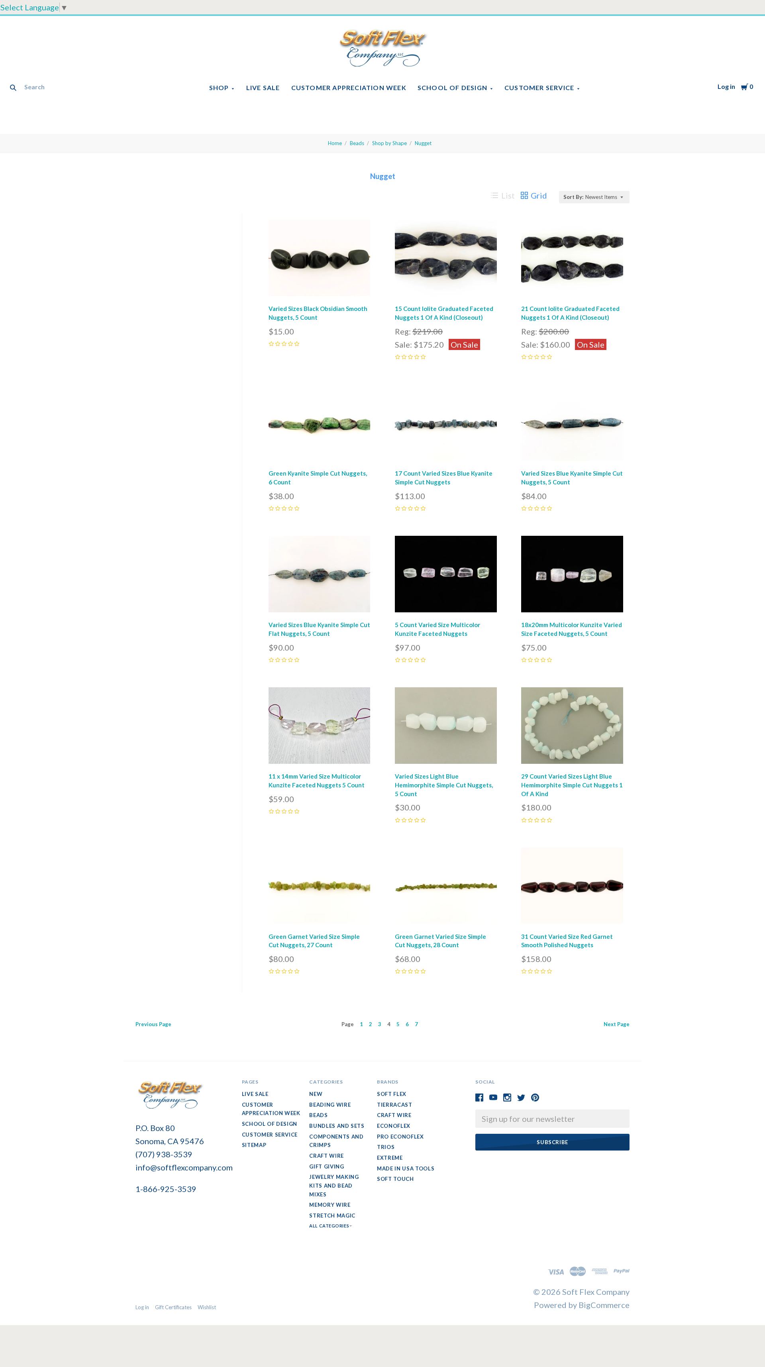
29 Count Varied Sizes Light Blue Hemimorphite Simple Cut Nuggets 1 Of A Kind (572, 785)
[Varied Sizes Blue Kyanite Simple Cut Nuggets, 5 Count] (572, 424)
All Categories (329, 1225)
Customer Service (539, 87)
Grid (539, 195)
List (508, 195)
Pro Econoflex (400, 1136)
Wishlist (207, 1307)
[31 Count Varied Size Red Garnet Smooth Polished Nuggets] (572, 888)
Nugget (423, 143)
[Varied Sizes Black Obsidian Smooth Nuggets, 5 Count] (320, 260)
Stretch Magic (332, 1215)
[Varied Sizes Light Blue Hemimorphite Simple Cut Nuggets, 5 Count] (446, 727)
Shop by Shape (389, 143)
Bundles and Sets (336, 1126)
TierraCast (394, 1104)
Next (617, 1024)
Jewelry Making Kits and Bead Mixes (334, 1185)
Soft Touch (395, 1179)
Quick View (319, 285)
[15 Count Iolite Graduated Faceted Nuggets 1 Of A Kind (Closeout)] (446, 260)
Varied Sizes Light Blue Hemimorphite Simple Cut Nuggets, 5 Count (444, 785)
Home (335, 143)
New (315, 1094)
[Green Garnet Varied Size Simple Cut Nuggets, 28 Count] (446, 888)
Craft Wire (326, 1156)
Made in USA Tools (405, 1168)
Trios (385, 1147)
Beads (357, 143)
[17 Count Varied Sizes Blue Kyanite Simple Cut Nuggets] (446, 424)
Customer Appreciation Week (348, 87)
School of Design (452, 87)
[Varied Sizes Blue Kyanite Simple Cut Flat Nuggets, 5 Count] (320, 576)
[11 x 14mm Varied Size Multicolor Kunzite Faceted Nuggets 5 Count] (320, 727)
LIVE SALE (263, 87)
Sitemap (254, 1145)
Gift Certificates (173, 1307)
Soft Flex (391, 1094)
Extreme (390, 1158)
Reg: (403, 331)
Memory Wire (329, 1205)
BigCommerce (604, 1305)
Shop (219, 87)
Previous (153, 1024)
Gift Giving (326, 1166)
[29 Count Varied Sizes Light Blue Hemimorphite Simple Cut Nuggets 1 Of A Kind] (572, 727)
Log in (726, 86)
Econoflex (393, 1126)
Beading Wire (330, 1104)
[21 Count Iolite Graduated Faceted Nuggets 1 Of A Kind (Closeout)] (572, 260)
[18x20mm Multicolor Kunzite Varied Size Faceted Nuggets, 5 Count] (572, 576)
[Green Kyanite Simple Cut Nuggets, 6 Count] (320, 424)
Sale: (404, 344)
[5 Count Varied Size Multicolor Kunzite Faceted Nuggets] (446, 576)
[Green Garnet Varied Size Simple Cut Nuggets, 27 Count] (320, 888)
